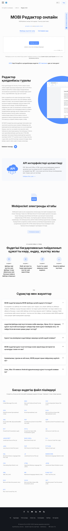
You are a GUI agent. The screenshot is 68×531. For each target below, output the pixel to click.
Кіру (64, 2)
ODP (47, 419)
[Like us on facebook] (24, 512)
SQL (4, 454)
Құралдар (16, 518)
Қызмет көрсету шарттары (32, 526)
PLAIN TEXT (49, 472)
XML (4, 419)
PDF (25, 419)
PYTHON (48, 446)
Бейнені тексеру (7, 146)
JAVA (4, 446)
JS (25, 454)
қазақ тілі (53, 526)
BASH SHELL (28, 438)
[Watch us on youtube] (32, 512)
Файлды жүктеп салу (27, 31)
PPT (4, 429)
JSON (47, 463)
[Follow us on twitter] (28, 512)
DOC (4, 480)
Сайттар (48, 518)
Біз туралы (55, 518)
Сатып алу (32, 518)
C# (46, 429)
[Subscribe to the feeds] (44, 512)
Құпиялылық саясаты (34, 58)
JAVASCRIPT (7, 438)
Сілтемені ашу (43, 31)
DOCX (26, 480)
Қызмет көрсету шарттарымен (48, 56)
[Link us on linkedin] (36, 512)
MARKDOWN (49, 454)
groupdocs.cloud (39, 26)
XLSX (47, 410)
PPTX (26, 429)
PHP (25, 446)
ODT (47, 480)
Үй (10, 518)
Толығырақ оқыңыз (34, 232)
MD (25, 472)
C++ (47, 438)
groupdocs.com (28, 26)
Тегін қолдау (24, 518)
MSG (25, 401)
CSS (4, 463)
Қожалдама (41, 518)
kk (57, 2)
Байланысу (43, 526)
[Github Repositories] (40, 512)
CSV (47, 401)
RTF (4, 489)
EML (4, 401)
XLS (25, 410)
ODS (4, 410)
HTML (26, 463)
